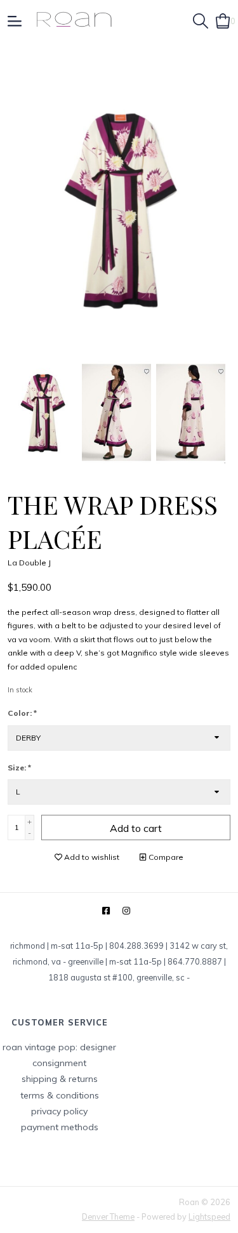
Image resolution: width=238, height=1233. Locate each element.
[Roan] (74, 20)
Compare (165, 857)
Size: (19, 767)
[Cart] (223, 19)
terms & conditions (59, 1095)
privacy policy (59, 1111)
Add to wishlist (90, 857)
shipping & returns (60, 1079)
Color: (22, 713)
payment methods (59, 1127)
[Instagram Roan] (126, 911)
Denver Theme (108, 1216)
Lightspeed (209, 1216)
